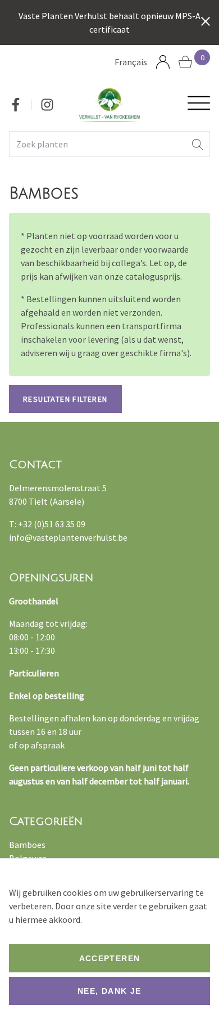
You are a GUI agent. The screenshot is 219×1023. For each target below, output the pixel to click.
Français (131, 62)
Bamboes (27, 844)
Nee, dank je (109, 990)
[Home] (109, 105)
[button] (197, 144)
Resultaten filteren (65, 399)
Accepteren (109, 958)
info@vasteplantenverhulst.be (68, 537)
